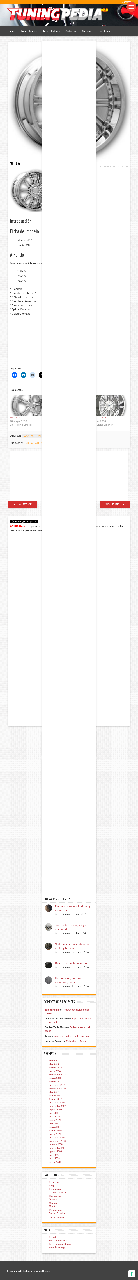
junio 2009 (54, 1116)
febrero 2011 (55, 1081)
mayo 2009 (55, 1120)
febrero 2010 (55, 1099)
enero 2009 (55, 1134)
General (53, 1199)
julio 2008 (54, 1155)
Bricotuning (104, 31)
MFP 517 (15, 417)
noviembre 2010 (57, 1088)
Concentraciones (57, 1192)
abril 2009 (54, 1123)
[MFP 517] (28, 405)
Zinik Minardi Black (76, 1041)
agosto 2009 (55, 1109)
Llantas (29, 435)
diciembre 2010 (57, 1085)
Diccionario (55, 1196)
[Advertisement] (39, 341)
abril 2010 (54, 1092)
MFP (40, 435)
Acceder (53, 1237)
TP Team (125, 166)
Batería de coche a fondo (71, 963)
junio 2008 (54, 1158)
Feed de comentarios (60, 1244)
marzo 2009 (55, 1127)
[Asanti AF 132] (108, 405)
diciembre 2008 (57, 1137)
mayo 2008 (55, 1162)
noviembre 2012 (57, 1074)
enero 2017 (55, 1060)
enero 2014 (55, 1071)
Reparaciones (56, 1210)
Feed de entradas (58, 1240)
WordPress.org (57, 1247)
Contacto (126, 2)
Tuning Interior (29, 31)
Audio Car (71, 31)
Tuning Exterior (51, 31)
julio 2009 (54, 1113)
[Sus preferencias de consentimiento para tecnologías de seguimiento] (131, 1273)
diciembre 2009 (57, 1102)
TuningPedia (52, 1009)
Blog (51, 1185)
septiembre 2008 (57, 1148)
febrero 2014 (55, 1067)
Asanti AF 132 (98, 417)
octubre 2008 (56, 1144)
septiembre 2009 (57, 1106)
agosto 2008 (55, 1151)
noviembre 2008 (57, 1141)
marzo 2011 (55, 1078)
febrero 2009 (55, 1130)
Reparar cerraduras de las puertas (71, 1036)
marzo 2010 (55, 1095)
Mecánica (87, 31)
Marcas (53, 1203)
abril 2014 (54, 1064)
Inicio (12, 31)
